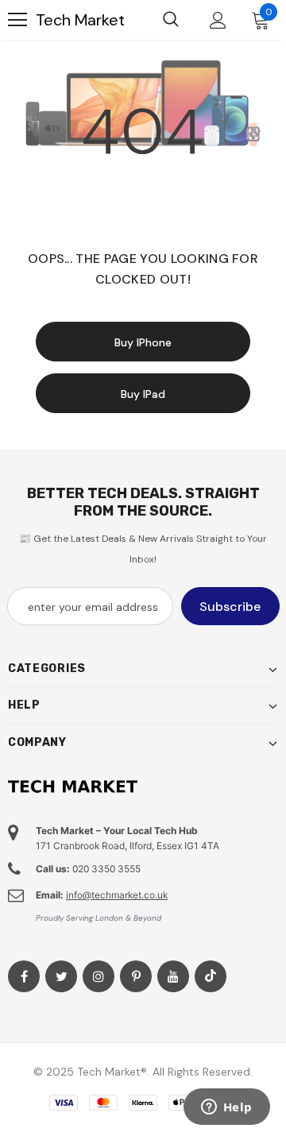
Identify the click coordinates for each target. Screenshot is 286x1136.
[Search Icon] (171, 20)
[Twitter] (61, 976)
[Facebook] (24, 976)
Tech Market (80, 20)
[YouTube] (173, 976)
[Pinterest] (136, 976)
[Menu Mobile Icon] (17, 19)
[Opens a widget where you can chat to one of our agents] (226, 1108)
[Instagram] (98, 976)
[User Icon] (218, 20)
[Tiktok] (210, 976)
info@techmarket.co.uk (117, 895)
